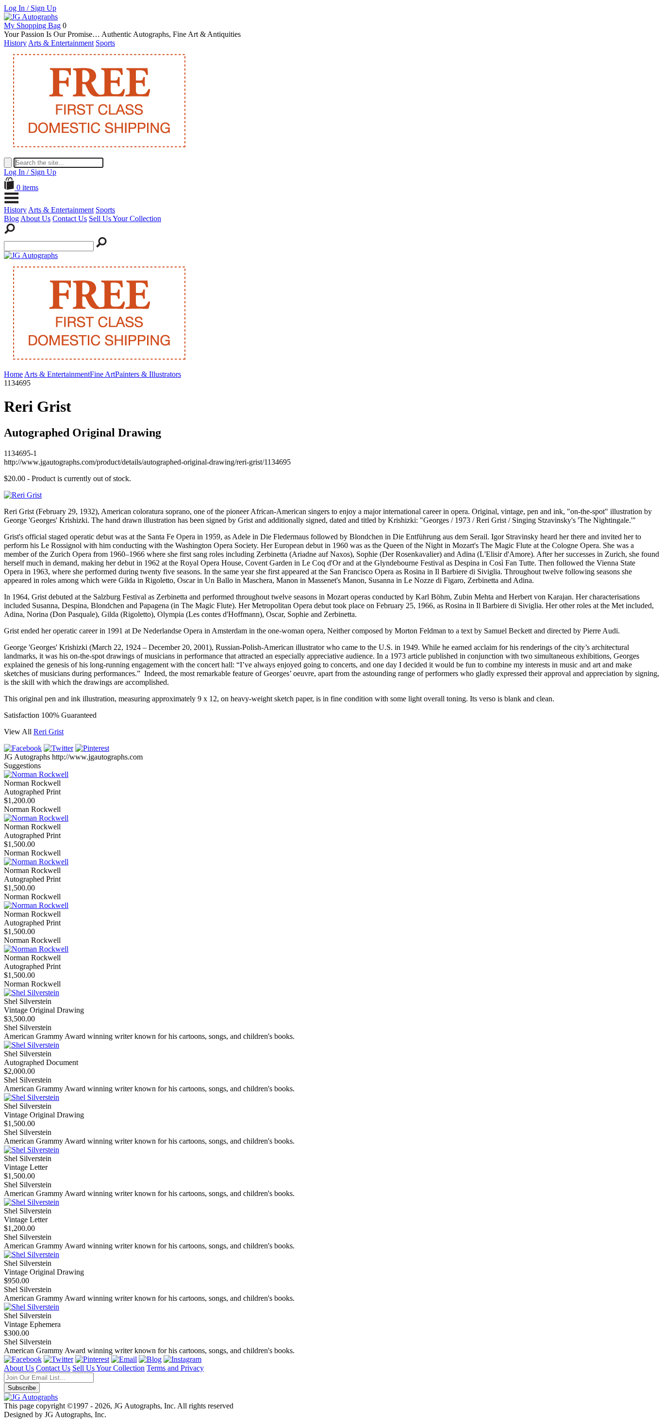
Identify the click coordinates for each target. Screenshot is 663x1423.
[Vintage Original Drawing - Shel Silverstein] (31, 992)
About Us (35, 218)
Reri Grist (48, 732)
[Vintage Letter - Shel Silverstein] (31, 1150)
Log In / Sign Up (30, 8)
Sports (105, 43)
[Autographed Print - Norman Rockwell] (36, 774)
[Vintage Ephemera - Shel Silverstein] (31, 1307)
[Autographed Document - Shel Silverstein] (31, 1045)
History (15, 43)
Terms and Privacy (175, 1368)
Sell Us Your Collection (125, 218)
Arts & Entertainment (61, 43)
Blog (11, 218)
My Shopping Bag (32, 25)
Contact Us (69, 218)
